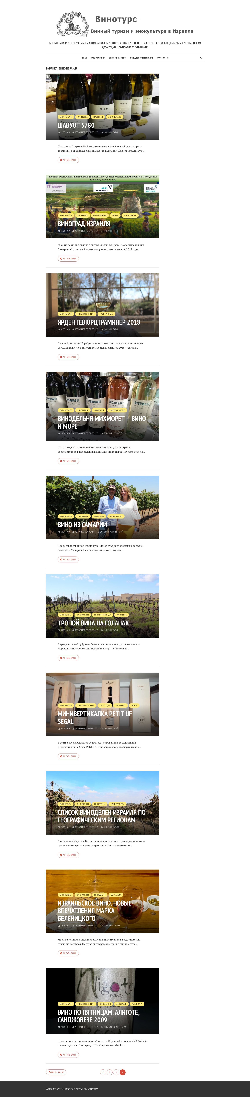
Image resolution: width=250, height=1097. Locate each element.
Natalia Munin (87, 531)
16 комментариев (112, 925)
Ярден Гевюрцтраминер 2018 (99, 321)
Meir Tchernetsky (89, 132)
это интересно (114, 117)
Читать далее (69, 160)
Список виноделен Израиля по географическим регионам (102, 816)
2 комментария (111, 132)
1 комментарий (111, 728)
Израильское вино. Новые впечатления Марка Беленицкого (95, 910)
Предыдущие (57, 1072)
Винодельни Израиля (142, 57)
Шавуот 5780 (76, 125)
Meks (67, 1089)
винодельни (83, 410)
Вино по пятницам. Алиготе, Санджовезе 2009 (98, 1016)
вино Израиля (66, 117)
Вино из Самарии (82, 524)
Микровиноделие (117, 410)
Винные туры (116, 57)
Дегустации (105, 705)
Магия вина (83, 117)
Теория (115, 215)
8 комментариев (111, 827)
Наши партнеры (99, 215)
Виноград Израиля (84, 223)
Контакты (162, 57)
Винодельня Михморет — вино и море (102, 422)
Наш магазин (98, 57)
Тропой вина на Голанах (93, 622)
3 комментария (111, 329)
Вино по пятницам (86, 314)
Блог (84, 57)
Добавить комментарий (115, 433)
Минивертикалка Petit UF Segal (95, 717)
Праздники (98, 117)
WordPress (93, 1089)
